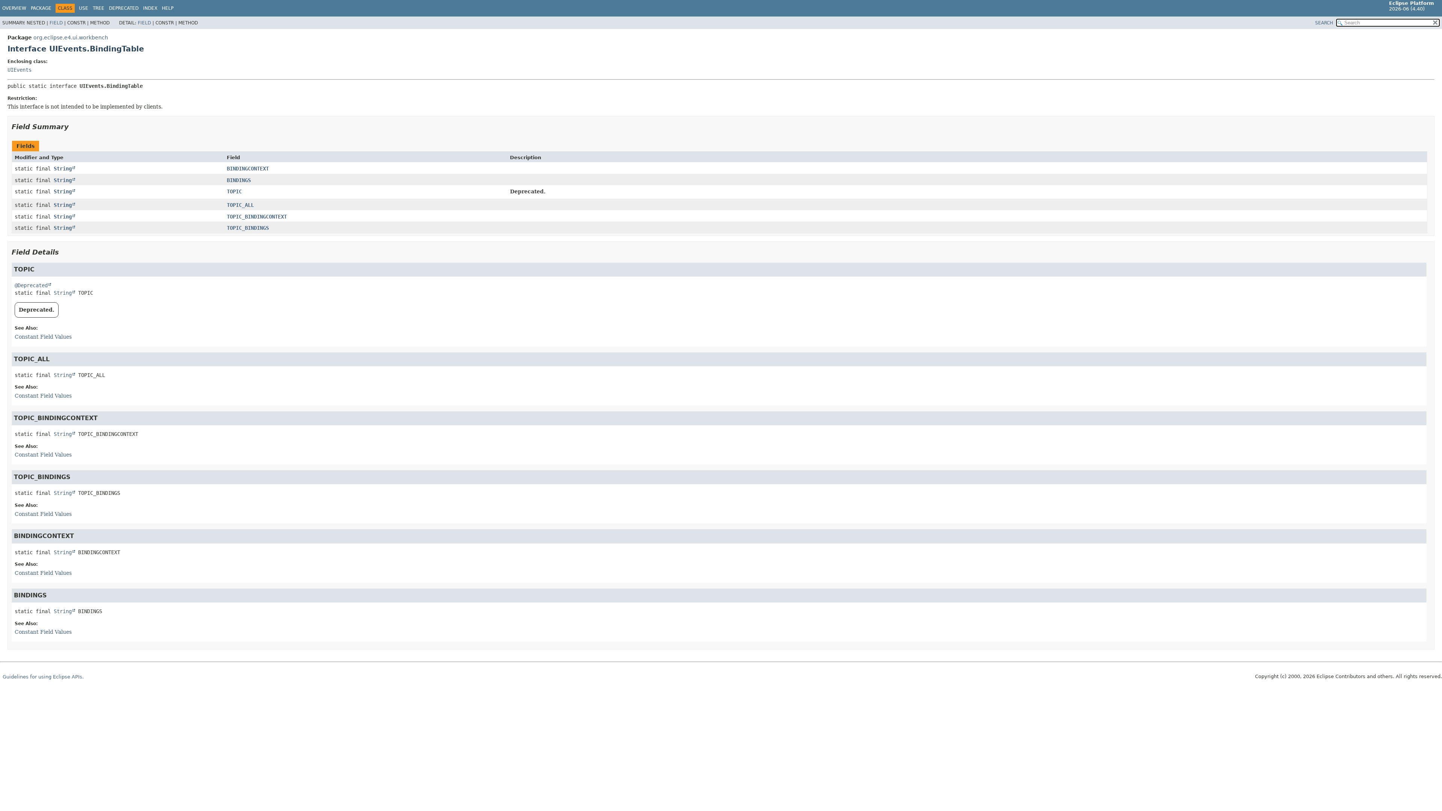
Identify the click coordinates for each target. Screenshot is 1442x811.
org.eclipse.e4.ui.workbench (70, 38)
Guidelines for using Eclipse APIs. (43, 677)
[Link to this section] (74, 127)
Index (150, 8)
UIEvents (20, 70)
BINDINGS (239, 180)
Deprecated (124, 8)
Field (56, 23)
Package (41, 8)
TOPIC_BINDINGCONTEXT (257, 217)
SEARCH (1324, 23)
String (63, 169)
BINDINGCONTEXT (248, 169)
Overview (14, 8)
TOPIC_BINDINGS (248, 228)
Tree (98, 8)
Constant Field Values (43, 337)
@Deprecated (31, 285)
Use (83, 8)
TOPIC (234, 191)
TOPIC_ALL (240, 205)
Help (167, 8)
